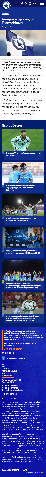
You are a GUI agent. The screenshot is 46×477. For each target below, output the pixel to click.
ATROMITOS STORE (9, 373)
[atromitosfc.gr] (6, 9)
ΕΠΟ (3, 362)
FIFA (3, 366)
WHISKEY (40, 472)
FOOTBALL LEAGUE (9, 371)
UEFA (4, 364)
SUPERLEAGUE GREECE (16, 358)
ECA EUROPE (7, 369)
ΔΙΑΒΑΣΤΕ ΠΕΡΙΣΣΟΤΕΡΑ (13, 349)
